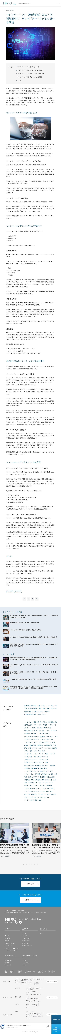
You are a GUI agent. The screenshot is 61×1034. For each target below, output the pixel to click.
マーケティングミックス (31, 771)
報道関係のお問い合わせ (52, 971)
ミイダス (32, 1000)
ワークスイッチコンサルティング (34, 1013)
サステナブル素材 (29, 730)
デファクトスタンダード (31, 736)
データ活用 (45, 753)
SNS (47, 791)
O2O (39, 751)
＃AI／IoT (9, 591)
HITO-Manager (30, 1014)
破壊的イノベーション (46, 736)
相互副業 (37, 774)
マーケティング (52, 705)
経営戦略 (27, 705)
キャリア (38, 788)
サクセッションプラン (31, 762)
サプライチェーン (29, 788)
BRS (27, 1000)
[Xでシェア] (28, 599)
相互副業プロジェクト (11, 950)
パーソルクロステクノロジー (22, 982)
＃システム (18, 591)
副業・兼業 (38, 800)
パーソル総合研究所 (34, 984)
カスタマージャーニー (30, 759)
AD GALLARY (8, 945)
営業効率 (52, 765)
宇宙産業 (27, 733)
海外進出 (53, 794)
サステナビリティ (37, 711)
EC (39, 794)
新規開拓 (54, 748)
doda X (38, 1001)
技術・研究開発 (32, 708)
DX (42, 794)
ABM (43, 751)
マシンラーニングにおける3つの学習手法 (29, 70)
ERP (40, 762)
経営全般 (44, 774)
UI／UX (42, 791)
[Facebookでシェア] (24, 599)
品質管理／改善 (39, 779)
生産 (40, 708)
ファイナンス (42, 714)
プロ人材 (31, 782)
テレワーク (45, 765)
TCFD (55, 730)
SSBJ (34, 727)
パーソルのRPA (30, 1011)
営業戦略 (27, 768)
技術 (25, 797)
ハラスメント (52, 725)
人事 (38, 705)
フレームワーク (39, 782)
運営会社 (6, 971)
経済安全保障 (28, 725)
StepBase (28, 1018)
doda (27, 997)
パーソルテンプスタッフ (36, 979)
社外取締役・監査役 (30, 714)
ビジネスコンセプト (45, 742)
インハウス (47, 748)
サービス (24, 935)
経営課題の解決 (52, 722)
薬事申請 (36, 722)
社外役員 (50, 774)
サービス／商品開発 (46, 785)
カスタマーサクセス (49, 788)
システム (44, 705)
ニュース (7, 935)
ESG (35, 725)
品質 (44, 708)
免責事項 (34, 971)
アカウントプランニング (44, 727)
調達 (48, 794)
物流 (25, 777)
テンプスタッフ (30, 988)
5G (43, 762)
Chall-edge (29, 993)
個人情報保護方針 (28, 971)
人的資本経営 (48, 745)
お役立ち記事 (21, 910)
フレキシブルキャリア (31, 991)
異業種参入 (34, 733)
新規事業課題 (35, 768)
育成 (29, 748)
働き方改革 (43, 722)
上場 (54, 745)
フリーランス (49, 782)
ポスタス (28, 1016)
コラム (24, 965)
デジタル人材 (28, 756)
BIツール (52, 753)
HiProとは (7, 938)
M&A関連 (34, 794)
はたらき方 (48, 779)
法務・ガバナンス (52, 708)
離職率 (26, 745)
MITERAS (38, 1014)
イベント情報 (26, 938)
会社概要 (7, 940)
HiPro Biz (7, 962)
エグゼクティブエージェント (33, 998)
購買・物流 (27, 711)
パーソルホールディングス (21, 979)
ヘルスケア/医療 (42, 725)
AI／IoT (46, 797)
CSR (41, 797)
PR (38, 797)
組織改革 (40, 745)
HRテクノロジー (29, 765)
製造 (45, 768)
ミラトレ (28, 1005)
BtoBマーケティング (46, 771)
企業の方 (14, 910)
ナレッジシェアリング (31, 742)
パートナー (27, 727)
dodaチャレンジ (30, 1001)
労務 (35, 756)
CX (45, 794)
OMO (35, 751)
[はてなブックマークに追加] (32, 599)
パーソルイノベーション (21, 984)
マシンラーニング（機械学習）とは (28, 67)
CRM (41, 768)
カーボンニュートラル (31, 753)
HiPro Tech (8, 965)
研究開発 (38, 765)
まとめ (19, 80)
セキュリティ (28, 785)
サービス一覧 (52, 997)
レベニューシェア (44, 733)
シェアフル (34, 1004)
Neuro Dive (36, 1005)
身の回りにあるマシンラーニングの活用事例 (30, 74)
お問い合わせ (26, 943)
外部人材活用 (51, 777)
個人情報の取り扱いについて (12, 1027)
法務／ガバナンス (33, 777)
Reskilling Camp (37, 1016)
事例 (25, 782)
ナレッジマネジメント (46, 739)
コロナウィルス (43, 759)
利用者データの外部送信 (42, 971)
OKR (56, 736)
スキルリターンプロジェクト (12, 948)
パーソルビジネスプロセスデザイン (24, 980)
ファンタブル (29, 989)
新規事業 (33, 705)
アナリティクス (29, 774)
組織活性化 (33, 745)
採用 (47, 762)
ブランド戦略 (28, 751)
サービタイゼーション (42, 730)
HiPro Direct (8, 960)
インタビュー (28, 722)
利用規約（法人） (12, 971)
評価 (25, 748)
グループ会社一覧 (52, 981)
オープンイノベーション (31, 791)
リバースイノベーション (31, 739)
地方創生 (27, 779)
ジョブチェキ (39, 988)
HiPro (27, 1007)
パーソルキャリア (35, 982)
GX (40, 753)
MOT (53, 742)
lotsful (28, 1004)
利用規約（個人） (20, 971)
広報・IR (46, 711)
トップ (6, 933)
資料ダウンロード (27, 945)
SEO (51, 791)
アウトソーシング (37, 748)
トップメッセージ (9, 943)
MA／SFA (27, 794)
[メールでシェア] (37, 599)
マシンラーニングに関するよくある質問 (29, 77)
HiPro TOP (7, 910)
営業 (25, 708)
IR (51, 730)
